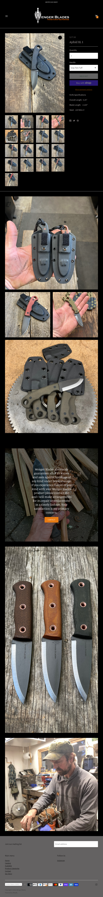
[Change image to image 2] (26, 121)
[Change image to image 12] (58, 150)
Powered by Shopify (11, 893)
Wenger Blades (21, 890)
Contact (51, 520)
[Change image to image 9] (11, 150)
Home (7, 860)
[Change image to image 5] (11, 136)
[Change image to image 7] (42, 136)
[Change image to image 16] (58, 164)
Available (8, 866)
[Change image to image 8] (58, 136)
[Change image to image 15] (42, 164)
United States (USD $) (12, 884)
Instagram (61, 860)
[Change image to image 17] (11, 179)
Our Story (8, 874)
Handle (72, 62)
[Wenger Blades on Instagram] (96, 884)
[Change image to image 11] (42, 150)
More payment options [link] (83, 89)
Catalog (8, 863)
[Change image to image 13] (11, 164)
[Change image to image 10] (26, 150)
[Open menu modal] (6, 16)
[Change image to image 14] (26, 165)
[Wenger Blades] (51, 16)
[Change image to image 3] (42, 121)
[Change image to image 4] (58, 121)
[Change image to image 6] (26, 136)
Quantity (73, 50)
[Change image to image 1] (11, 121)
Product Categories (12, 868)
